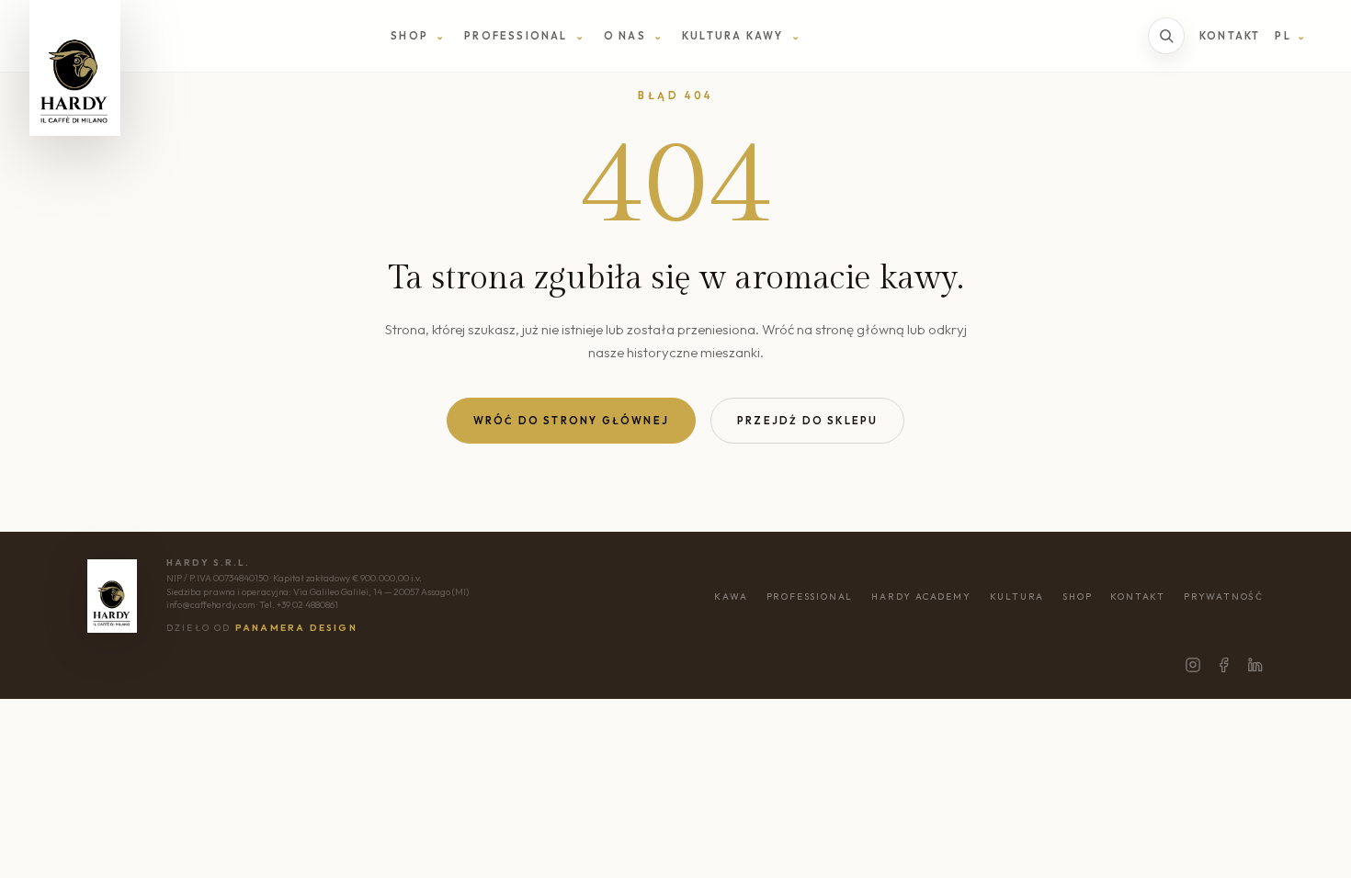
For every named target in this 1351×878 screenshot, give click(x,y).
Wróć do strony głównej (571, 420)
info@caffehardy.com (210, 605)
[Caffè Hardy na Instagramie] (1193, 665)
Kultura (1017, 596)
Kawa (730, 596)
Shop (1077, 596)
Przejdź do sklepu (807, 420)
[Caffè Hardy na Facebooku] (1224, 665)
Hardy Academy (921, 596)
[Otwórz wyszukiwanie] (1166, 35)
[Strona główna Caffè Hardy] (74, 68)
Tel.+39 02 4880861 (298, 605)
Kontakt (1229, 35)
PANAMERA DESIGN (296, 628)
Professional (810, 596)
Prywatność (1224, 596)
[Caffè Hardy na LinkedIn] (1255, 665)
